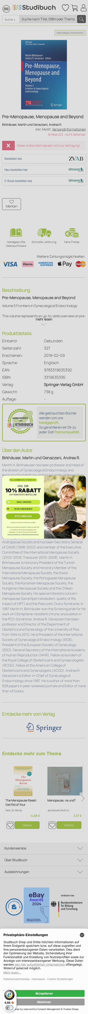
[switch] (9, 1007)
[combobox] (9, 508)
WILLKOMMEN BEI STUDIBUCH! (23, 480)
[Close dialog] (82, 479)
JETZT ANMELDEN (23, 516)
